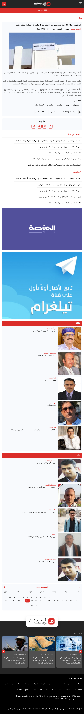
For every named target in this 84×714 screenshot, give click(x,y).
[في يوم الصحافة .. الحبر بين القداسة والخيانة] (69, 544)
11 (10, 597)
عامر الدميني (52, 378)
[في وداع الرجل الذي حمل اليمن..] (69, 470)
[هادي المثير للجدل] (69, 388)
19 (49, 600)
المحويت (67, 689)
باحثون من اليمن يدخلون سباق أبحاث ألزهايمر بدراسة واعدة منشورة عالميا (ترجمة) (70, 660)
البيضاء (42, 683)
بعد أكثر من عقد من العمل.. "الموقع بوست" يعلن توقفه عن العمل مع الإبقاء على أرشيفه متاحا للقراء (48, 140)
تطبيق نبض (39, 104)
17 (58, 600)
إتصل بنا (79, 708)
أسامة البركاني (52, 509)
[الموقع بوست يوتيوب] (77, 703)
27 (14, 600)
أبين (49, 683)
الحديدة (13, 683)
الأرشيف (71, 708)
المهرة (20, 683)
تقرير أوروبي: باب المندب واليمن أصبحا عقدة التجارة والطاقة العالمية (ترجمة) (15, 660)
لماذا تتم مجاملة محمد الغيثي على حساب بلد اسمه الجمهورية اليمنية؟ (33, 429)
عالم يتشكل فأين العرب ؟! (47, 561)
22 (36, 600)
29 (6, 600)
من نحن (63, 708)
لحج (59, 683)
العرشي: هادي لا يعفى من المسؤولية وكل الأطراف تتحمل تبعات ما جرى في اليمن (54, 164)
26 (19, 600)
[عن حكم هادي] (69, 413)
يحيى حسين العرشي (50, 353)
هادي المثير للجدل (50, 380)
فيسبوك (76, 104)
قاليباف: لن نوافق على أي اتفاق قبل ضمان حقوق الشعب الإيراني (59, 184)
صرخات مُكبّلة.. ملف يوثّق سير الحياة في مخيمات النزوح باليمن (60, 146)
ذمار (6, 683)
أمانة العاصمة (77, 683)
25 (23, 600)
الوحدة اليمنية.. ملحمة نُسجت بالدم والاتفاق (42, 487)
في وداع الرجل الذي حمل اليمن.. (46, 462)
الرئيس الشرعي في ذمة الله (47, 355)
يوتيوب (59, 104)
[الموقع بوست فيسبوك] (81, 703)
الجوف (47, 689)
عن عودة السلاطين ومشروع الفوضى (44, 330)
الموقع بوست (76, 28)
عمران (34, 689)
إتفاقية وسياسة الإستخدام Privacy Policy (43, 708)
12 (6, 597)
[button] (80, 651)
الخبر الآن (11, 708)
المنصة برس (21, 708)
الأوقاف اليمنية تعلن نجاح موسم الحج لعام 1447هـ (64, 152)
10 (14, 597)
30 (36, 605)
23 (32, 600)
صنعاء (80, 689)
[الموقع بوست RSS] (72, 703)
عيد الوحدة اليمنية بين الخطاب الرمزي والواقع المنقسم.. (38, 512)
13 (76, 600)
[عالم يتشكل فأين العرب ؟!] (69, 569)
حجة (60, 689)
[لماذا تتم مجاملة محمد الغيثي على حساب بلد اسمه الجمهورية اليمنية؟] (69, 438)
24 (27, 600)
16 (62, 600)
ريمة (74, 689)
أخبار (80, 18)
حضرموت (28, 683)
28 (10, 600)
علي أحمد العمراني (50, 328)
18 (54, 600)
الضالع (27, 689)
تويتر (67, 104)
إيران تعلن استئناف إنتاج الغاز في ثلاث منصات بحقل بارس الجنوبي (59, 196)
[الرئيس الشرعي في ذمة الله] (69, 363)
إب (54, 683)
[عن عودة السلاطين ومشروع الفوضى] (69, 338)
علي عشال (53, 402)
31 (32, 605)
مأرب (40, 689)
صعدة (54, 689)
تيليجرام (50, 104)
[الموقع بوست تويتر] (79, 703)
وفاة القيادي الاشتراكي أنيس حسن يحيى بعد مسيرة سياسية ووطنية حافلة (56, 158)
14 (71, 600)
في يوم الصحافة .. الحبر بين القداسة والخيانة (42, 536)
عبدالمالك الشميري (50, 485)
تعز (64, 683)
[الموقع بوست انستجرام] (75, 703)
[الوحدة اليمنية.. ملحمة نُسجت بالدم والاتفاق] (69, 495)
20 (45, 600)
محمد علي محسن (51, 460)
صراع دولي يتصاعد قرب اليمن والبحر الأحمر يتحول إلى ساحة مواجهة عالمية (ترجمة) (43, 660)
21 (41, 600)
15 (67, 600)
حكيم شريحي (52, 534)
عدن (69, 683)
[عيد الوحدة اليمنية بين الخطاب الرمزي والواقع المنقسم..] (69, 520)
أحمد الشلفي (52, 427)
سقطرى (19, 689)
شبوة (36, 683)
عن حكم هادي (51, 405)
